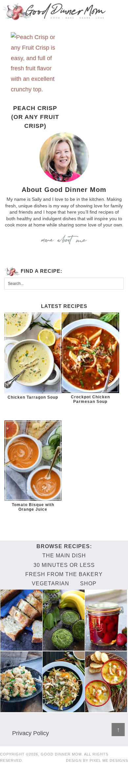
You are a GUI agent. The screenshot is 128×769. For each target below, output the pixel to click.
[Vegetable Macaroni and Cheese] (21, 709)
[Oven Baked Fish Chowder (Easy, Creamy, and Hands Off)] (106, 709)
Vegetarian (50, 583)
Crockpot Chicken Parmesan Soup (90, 399)
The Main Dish (64, 555)
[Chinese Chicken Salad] (64, 709)
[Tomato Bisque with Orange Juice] (33, 460)
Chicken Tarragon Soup (33, 397)
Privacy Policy (30, 733)
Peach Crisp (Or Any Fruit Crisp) (35, 117)
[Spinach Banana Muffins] (64, 647)
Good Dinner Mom (54, 11)
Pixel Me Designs (109, 760)
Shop (88, 583)
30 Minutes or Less (64, 565)
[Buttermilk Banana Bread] (21, 647)
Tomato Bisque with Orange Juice (33, 507)
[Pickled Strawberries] (106, 647)
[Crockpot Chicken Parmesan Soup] (90, 353)
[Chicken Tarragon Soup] (33, 353)
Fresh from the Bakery (64, 574)
